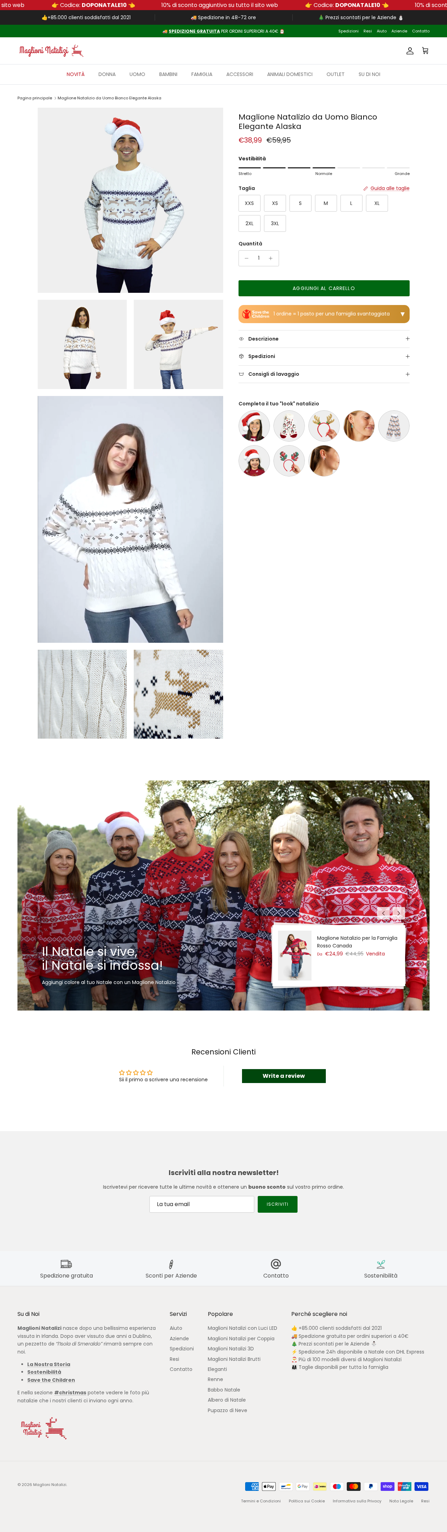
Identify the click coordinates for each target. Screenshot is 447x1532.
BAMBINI (168, 74)
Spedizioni (348, 31)
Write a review (284, 1076)
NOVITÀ (76, 74)
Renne (215, 1379)
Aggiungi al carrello (324, 288)
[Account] (408, 51)
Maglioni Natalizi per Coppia (241, 1338)
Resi (368, 31)
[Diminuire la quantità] (245, 258)
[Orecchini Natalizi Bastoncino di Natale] (324, 461)
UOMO (137, 74)
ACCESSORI (239, 74)
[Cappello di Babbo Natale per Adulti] (254, 426)
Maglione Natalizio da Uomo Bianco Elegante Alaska (109, 98)
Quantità (250, 244)
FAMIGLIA (201, 74)
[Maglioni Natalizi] (50, 50)
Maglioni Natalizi (49, 1484)
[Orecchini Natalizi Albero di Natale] (359, 426)
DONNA (107, 74)
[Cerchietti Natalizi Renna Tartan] (289, 461)
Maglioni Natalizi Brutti (234, 1359)
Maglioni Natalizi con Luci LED (242, 1328)
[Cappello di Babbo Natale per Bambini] (254, 461)
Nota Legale (401, 1501)
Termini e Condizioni (261, 1501)
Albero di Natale (227, 1399)
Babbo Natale (224, 1389)
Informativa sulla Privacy (357, 1501)
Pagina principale (34, 98)
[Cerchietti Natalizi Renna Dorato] (324, 426)
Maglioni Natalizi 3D (231, 1348)
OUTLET (336, 74)
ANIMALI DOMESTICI (290, 74)
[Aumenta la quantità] (272, 258)
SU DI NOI (369, 74)
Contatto (421, 31)
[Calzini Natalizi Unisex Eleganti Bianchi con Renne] (394, 426)
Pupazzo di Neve (227, 1410)
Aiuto (382, 31)
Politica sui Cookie (307, 1501)
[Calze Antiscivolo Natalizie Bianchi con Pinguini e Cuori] (289, 426)
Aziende (399, 31)
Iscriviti (277, 1204)
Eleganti (217, 1369)
